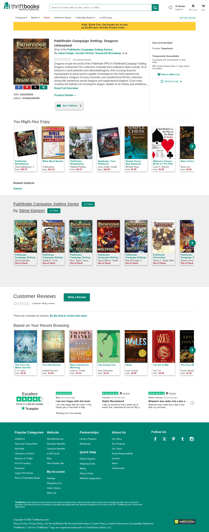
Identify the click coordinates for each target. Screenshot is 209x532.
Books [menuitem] (34, 17)
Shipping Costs (87, 463)
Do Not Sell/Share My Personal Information (67, 523)
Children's (20, 439)
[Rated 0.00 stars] (62, 60)
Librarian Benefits (56, 448)
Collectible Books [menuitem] (84, 17)
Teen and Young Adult (26, 443)
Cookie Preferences (117, 523)
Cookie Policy (98, 523)
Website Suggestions (90, 478)
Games (17, 188)
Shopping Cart (54, 483)
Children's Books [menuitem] (62, 17)
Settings (51, 478)
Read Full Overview (66, 88)
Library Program (88, 439)
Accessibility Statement (141, 523)
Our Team (117, 448)
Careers (116, 458)
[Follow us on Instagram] (192, 439)
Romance (20, 468)
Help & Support (87, 458)
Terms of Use (20, 523)
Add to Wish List (170, 74)
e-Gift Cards (53, 453)
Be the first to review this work (68, 315)
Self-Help (19, 448)
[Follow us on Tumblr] (182, 439)
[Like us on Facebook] (155, 439)
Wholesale (85, 443)
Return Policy (86, 473)
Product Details (63, 95)
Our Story (117, 439)
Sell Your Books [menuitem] (187, 17)
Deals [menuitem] (47, 17)
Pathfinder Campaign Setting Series (89, 49)
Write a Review (77, 297)
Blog (49, 458)
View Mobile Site (55, 463)
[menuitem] (180, 7)
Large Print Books (24, 473)
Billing (83, 468)
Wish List (51, 493)
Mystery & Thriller (24, 458)
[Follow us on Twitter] (164, 439)
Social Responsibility (122, 453)
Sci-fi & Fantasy (23, 463)
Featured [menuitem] (20, 17)
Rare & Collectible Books (27, 478)
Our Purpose (118, 443)
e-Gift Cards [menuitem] (105, 17)
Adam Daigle (66, 53)
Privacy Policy (36, 523)
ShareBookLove (55, 439)
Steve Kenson (32, 210)
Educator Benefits (56, 443)
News (115, 463)
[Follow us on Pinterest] (173, 439)
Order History (54, 488)
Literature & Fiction (24, 453)
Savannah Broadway (108, 53)
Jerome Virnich (84, 53)
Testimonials (118, 468)
